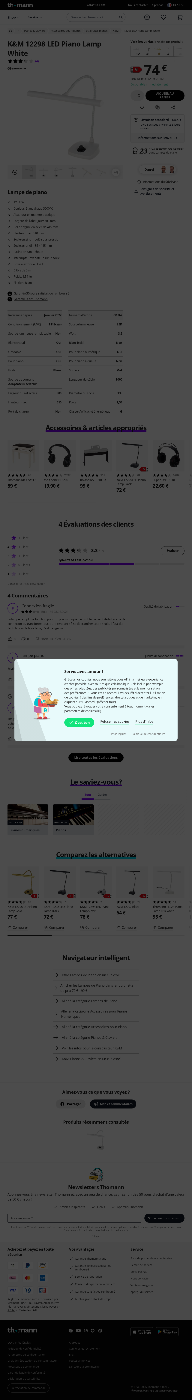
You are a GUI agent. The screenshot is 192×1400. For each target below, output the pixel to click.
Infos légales (119, 734)
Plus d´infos (144, 721)
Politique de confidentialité (148, 734)
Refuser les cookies (115, 721)
